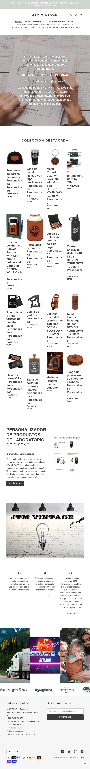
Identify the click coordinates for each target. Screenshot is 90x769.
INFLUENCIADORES (14, 718)
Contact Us (30, 734)
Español (12, 752)
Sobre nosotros (33, 721)
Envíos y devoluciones (15, 721)
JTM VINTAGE (45, 15)
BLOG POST (11, 709)
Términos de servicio (14, 728)
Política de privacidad (14, 734)
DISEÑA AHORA (15, 483)
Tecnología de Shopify (76, 758)
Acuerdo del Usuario (14, 725)
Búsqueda (24, 709)
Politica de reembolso (14, 731)
